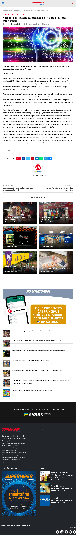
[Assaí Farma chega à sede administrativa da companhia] (56, 237)
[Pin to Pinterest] (32, 158)
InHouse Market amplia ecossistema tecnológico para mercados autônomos (38, 351)
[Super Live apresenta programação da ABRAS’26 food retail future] (45, 488)
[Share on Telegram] (46, 158)
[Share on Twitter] (28, 158)
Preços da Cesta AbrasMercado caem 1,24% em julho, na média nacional (37, 370)
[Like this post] (19, 158)
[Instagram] (62, 532)
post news (7, 150)
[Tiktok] (74, 532)
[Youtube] (70, 532)
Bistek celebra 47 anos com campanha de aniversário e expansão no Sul (37, 341)
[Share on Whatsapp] (41, 158)
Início (4, 10)
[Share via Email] (50, 158)
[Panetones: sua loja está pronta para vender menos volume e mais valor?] (20, 213)
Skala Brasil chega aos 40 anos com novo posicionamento (32, 390)
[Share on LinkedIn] (37, 158)
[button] (38, 306)
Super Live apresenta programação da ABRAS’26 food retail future (61, 488)
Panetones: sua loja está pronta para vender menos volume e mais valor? (37, 331)
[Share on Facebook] (23, 158)
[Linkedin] (57, 532)
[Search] (73, 3)
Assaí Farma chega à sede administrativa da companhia (31, 360)
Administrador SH (15, 24)
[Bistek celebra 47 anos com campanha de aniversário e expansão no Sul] (56, 213)
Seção (9, 10)
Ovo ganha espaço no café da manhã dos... (55, 268)
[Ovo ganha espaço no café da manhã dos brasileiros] (56, 262)
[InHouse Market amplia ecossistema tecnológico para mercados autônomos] (20, 237)
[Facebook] (66, 532)
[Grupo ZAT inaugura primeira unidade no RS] (20, 262)
